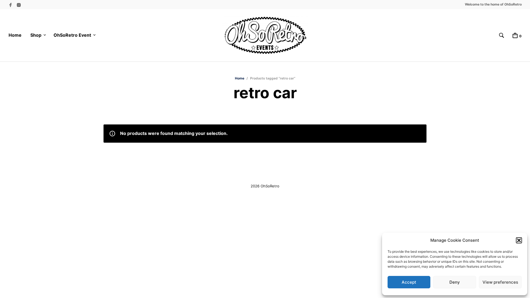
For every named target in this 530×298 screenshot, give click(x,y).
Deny (454, 282)
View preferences (500, 282)
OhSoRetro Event (72, 35)
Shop (35, 35)
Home (15, 35)
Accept (409, 282)
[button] (519, 240)
